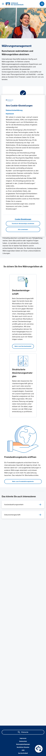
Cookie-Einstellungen (23, 219)
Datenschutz (23, 741)
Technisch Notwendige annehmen (23, 223)
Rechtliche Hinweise (23, 747)
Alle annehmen (23, 229)
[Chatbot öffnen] (39, 749)
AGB (23, 750)
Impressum (23, 738)
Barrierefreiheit (23, 753)
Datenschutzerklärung (14, 110)
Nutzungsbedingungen (23, 744)
